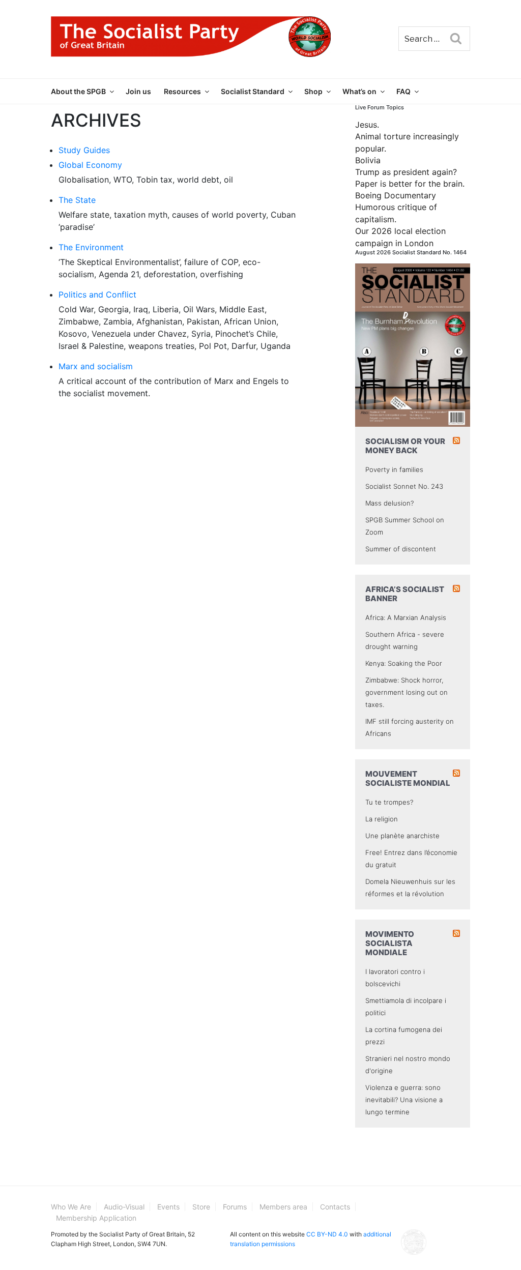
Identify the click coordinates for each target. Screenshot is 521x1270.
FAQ (403, 91)
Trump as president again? (406, 172)
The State (77, 200)
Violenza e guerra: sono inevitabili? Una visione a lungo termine (404, 1099)
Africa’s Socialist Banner (404, 593)
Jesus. (367, 125)
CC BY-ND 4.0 (327, 1234)
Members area (283, 1206)
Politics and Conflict (97, 294)
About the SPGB (78, 91)
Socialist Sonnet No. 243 (404, 486)
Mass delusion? (389, 503)
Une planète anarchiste (402, 836)
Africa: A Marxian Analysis (405, 617)
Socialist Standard (252, 91)
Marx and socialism (96, 366)
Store (201, 1206)
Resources (182, 91)
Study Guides (84, 150)
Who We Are (71, 1206)
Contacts (335, 1206)
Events (168, 1206)
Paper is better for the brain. (410, 184)
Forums (235, 1206)
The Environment (91, 247)
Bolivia (368, 160)
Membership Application (96, 1218)
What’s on (359, 91)
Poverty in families (394, 469)
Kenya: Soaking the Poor (403, 663)
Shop (313, 91)
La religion (381, 819)
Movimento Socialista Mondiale (389, 943)
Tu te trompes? (389, 802)
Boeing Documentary (395, 195)
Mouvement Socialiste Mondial (407, 778)
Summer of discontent (400, 549)
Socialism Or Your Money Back (405, 445)
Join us (138, 91)
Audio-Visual (124, 1206)
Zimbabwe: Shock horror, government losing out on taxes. (406, 692)
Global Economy (90, 165)
